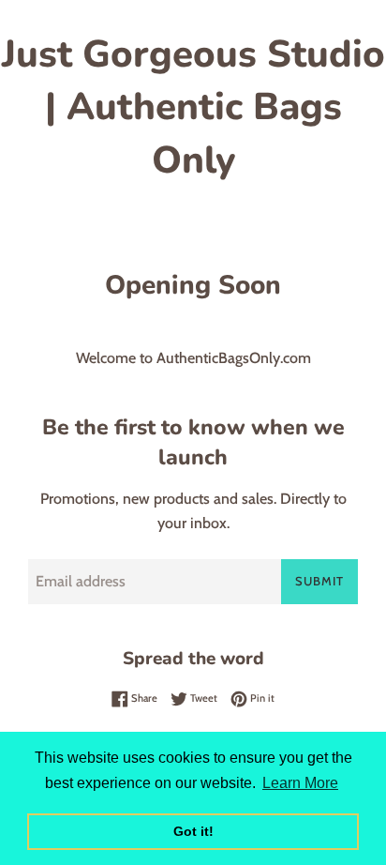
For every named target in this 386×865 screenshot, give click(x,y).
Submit (319, 580)
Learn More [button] (300, 783)
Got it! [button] (193, 831)
